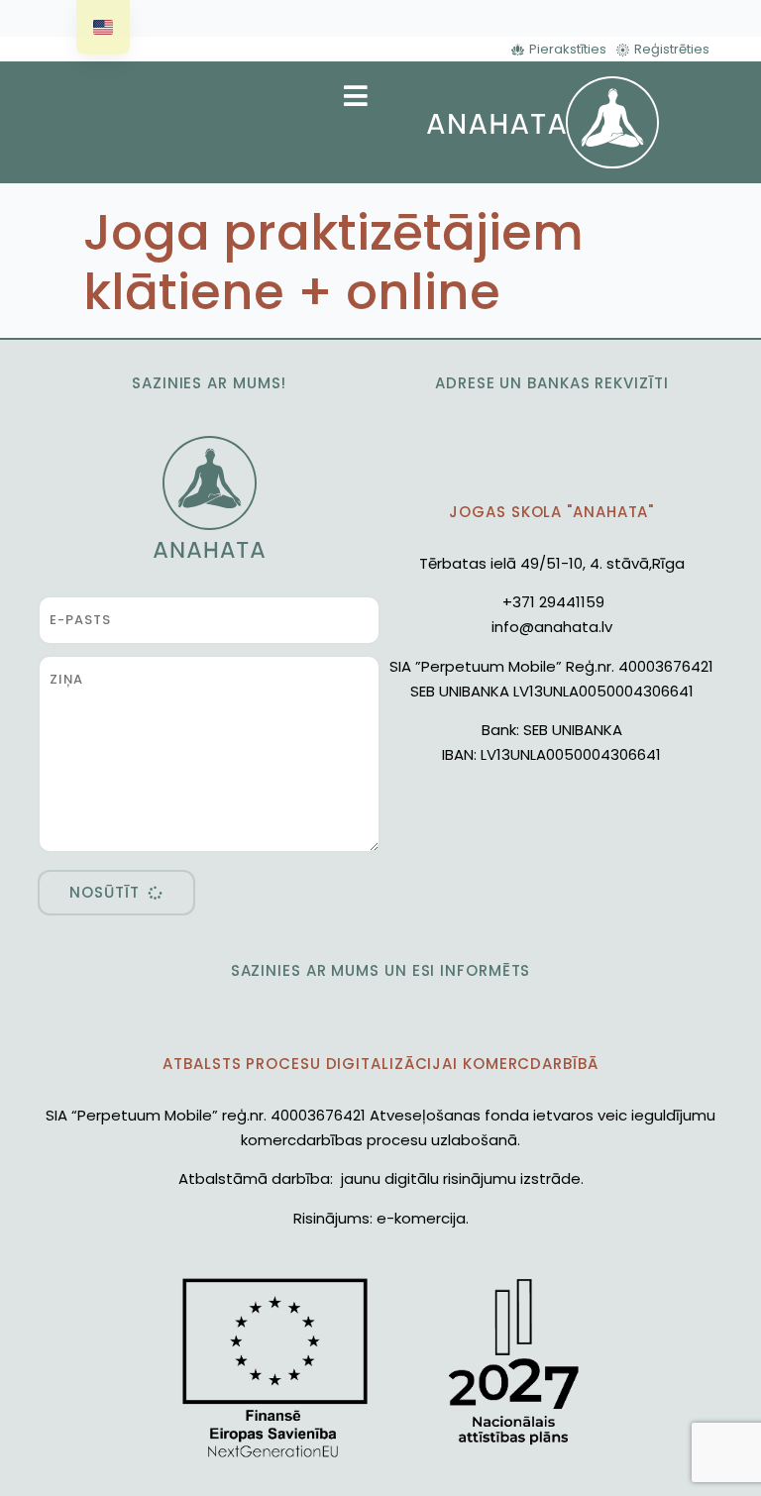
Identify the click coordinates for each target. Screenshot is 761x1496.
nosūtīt (104, 892)
